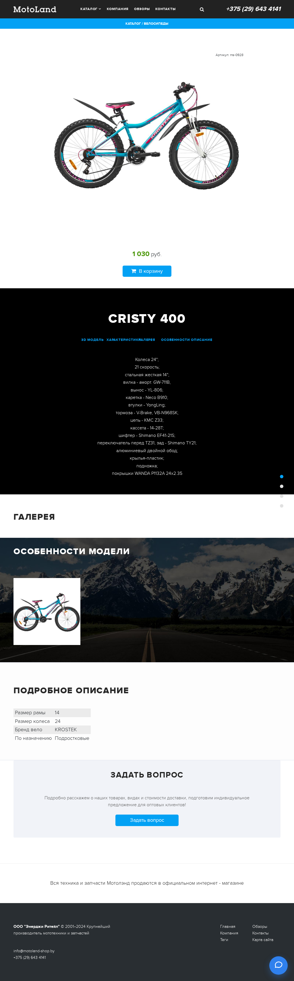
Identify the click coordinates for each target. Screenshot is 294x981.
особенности (175, 340)
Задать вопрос (147, 820)
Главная (227, 926)
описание (201, 340)
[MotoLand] (34, 9)
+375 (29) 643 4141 (253, 9)
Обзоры (142, 9)
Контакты (165, 9)
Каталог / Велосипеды (146, 24)
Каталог (89, 9)
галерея (147, 340)
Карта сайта (262, 939)
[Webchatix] (278, 965)
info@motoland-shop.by (34, 951)
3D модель (92, 340)
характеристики (124, 340)
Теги (224, 939)
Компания (118, 9)
